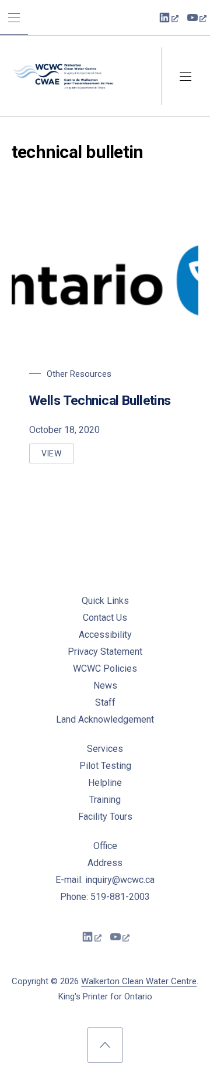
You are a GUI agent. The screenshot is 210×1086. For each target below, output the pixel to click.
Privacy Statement (105, 651)
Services (105, 748)
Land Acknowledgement (105, 719)
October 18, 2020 (64, 429)
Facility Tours (105, 816)
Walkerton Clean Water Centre (139, 981)
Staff (105, 702)
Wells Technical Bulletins (100, 400)
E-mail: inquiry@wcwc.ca (105, 879)
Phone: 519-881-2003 (105, 896)
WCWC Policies (105, 668)
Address (105, 862)
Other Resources (79, 374)
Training (105, 799)
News (105, 685)
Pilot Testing (105, 765)
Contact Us (105, 617)
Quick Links (105, 600)
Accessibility (105, 634)
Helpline (105, 782)
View (57, 456)
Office (105, 845)
